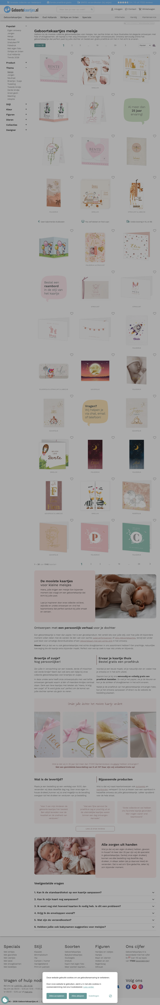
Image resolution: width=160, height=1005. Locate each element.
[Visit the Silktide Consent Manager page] (111, 996)
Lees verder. (88, 986)
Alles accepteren (56, 996)
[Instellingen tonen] (5, 1000)
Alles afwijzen (78, 996)
